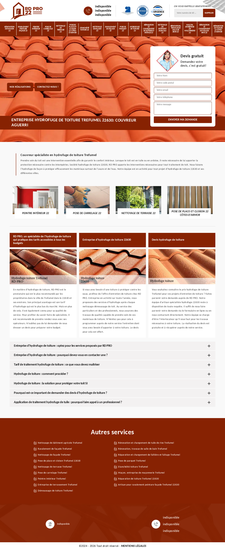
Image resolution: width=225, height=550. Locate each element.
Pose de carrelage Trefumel (52, 473)
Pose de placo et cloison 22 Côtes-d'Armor (73, 29)
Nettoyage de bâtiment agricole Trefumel (60, 443)
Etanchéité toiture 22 (84, 29)
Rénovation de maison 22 (9, 29)
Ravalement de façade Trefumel (55, 449)
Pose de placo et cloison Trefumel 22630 (59, 461)
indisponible (103, 6)
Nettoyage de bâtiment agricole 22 (162, 29)
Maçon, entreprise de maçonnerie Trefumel (141, 473)
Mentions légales (133, 546)
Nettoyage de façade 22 (97, 29)
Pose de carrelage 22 (48, 29)
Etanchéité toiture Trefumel (133, 467)
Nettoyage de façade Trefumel (54, 455)
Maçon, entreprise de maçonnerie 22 (189, 29)
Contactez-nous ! (48, 87)
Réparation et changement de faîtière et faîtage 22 (148, 29)
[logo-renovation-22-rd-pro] (27, 11)
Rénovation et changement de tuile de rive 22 (204, 29)
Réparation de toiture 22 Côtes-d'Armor (218, 29)
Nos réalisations (20, 87)
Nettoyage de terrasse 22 (60, 29)
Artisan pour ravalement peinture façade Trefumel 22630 (148, 485)
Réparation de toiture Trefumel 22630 (138, 479)
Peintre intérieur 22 (36, 29)
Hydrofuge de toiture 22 (135, 29)
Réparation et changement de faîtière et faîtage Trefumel (149, 455)
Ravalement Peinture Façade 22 (23, 29)
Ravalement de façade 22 (110, 29)
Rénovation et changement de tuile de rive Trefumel (146, 443)
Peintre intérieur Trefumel (52, 479)
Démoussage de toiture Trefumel (55, 490)
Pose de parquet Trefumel (132, 461)
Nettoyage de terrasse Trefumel (55, 467)
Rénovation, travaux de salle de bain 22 (176, 29)
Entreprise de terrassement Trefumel (57, 485)
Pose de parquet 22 (122, 29)
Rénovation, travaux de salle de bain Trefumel (142, 449)
